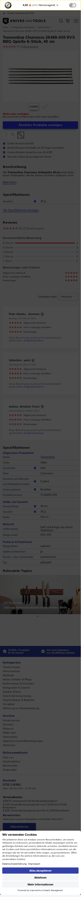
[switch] (72, 5)
